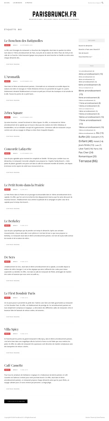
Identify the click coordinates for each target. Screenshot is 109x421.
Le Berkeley (12, 221)
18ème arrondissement (91, 127)
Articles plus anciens (16, 401)
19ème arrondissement (87, 130)
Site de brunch (83, 53)
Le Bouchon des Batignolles (23, 40)
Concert (97, 136)
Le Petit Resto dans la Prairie (24, 185)
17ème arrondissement (90, 122)
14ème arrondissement (88, 111)
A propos (28, 3)
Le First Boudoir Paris (19, 293)
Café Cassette (13, 365)
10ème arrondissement (87, 100)
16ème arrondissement (91, 117)
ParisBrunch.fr (54, 14)
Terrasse (88, 161)
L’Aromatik (12, 77)
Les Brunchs (17, 3)
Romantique (88, 156)
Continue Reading (13, 64)
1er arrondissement (86, 71)
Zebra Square (13, 113)
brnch (15, 45)
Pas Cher (86, 152)
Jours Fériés (86, 145)
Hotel (98, 141)
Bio (99, 133)
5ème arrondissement (88, 82)
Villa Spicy (11, 329)
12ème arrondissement (89, 106)
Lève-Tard (86, 148)
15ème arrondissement (89, 114)
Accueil (7, 3)
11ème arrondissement (90, 103)
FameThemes (101, 417)
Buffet (84, 136)
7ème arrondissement (86, 88)
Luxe (98, 145)
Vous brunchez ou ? (85, 57)
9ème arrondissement (89, 97)
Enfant (86, 141)
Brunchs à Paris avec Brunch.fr (89, 49)
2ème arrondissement (91, 74)
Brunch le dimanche (85, 46)
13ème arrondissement (86, 109)
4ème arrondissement (87, 79)
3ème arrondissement (87, 77)
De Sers (9, 257)
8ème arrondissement (90, 92)
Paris (98, 148)
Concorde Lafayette (17, 149)
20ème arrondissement (87, 133)
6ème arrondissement (90, 84)
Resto (7, 45)
